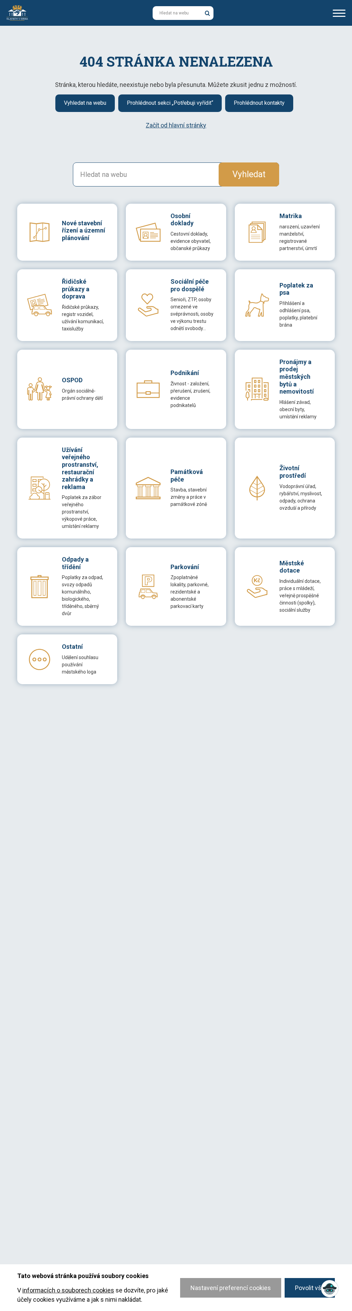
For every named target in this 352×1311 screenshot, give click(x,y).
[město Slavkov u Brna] (17, 12)
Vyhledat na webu (85, 103)
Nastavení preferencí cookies (230, 1287)
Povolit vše (309, 1287)
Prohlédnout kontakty (259, 103)
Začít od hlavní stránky (176, 125)
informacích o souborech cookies (68, 1290)
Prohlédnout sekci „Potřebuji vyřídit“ (170, 103)
